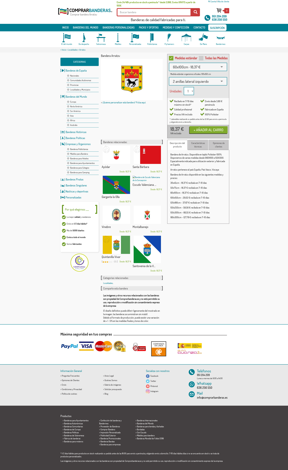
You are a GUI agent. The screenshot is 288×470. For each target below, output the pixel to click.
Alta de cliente (223, 1)
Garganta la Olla (111, 197)
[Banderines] (221, 38)
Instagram (154, 391)
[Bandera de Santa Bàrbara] (147, 155)
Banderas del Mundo (76, 96)
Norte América (76, 106)
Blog (106, 393)
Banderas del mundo (85, 27)
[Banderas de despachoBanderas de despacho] (84, 38)
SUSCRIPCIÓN (217, 28)
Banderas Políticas (75, 138)
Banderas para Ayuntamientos (82, 163)
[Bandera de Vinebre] (116, 215)
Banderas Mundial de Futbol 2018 (150, 438)
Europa (73, 101)
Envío (64, 384)
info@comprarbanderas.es (212, 397)
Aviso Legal (109, 375)
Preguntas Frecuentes (71, 375)
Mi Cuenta (212, 1)
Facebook (154, 376)
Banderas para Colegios (79, 167)
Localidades (73, 49)
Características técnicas (198, 145)
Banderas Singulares (76, 185)
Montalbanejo (140, 227)
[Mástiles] (118, 38)
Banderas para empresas (110, 444)
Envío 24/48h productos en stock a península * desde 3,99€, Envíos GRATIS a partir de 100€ (156, 4)
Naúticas (70, 191)
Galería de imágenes (113, 384)
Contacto (199, 27)
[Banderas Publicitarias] (152, 38)
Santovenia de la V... (144, 266)
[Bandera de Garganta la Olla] (116, 185)
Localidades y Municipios (80, 89)
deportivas (82, 191)
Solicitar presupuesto (113, 389)
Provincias (74, 85)
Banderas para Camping (79, 172)
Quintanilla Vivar (111, 257)
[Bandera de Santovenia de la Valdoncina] (147, 249)
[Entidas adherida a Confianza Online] (158, 349)
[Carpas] (186, 38)
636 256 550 (219, 19)
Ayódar (106, 167)
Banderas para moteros (73, 441)
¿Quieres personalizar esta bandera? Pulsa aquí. (124, 102)
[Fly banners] (169, 38)
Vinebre (106, 227)
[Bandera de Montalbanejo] (147, 215)
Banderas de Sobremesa (74, 435)
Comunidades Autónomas (80, 80)
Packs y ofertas (149, 27)
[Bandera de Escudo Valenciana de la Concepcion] (147, 179)
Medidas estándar (186, 58)
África (72, 120)
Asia (72, 115)
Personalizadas (73, 197)
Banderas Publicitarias (79, 149)
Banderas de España (76, 70)
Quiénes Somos (111, 380)
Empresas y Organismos (78, 144)
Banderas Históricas (76, 132)
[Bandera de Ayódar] (116, 155)
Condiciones (67, 389)
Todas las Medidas (216, 58)
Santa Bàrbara (141, 167)
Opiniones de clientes (219, 145)
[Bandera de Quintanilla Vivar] (116, 245)
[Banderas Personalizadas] (135, 38)
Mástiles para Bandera (79, 154)
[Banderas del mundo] (67, 38)
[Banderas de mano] (203, 38)
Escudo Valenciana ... (144, 185)
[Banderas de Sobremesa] (101, 38)
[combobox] (198, 67)
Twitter (153, 381)
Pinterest (154, 386)
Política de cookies (69, 393)
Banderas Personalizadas (119, 27)
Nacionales (74, 75)
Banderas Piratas (74, 179)
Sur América (75, 111)
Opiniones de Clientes (70, 380)
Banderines (103, 423)
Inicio (65, 27)
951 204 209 (219, 16)
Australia (73, 125)
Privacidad (78, 389)
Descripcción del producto (177, 145)
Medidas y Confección (176, 27)
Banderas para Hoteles (79, 158)
